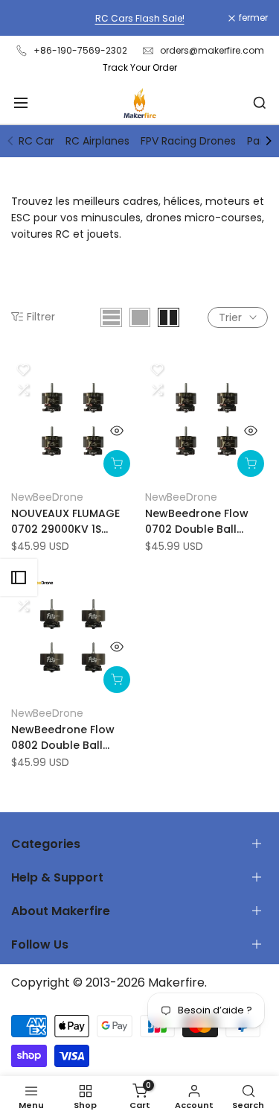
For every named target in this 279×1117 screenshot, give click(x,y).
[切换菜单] (21, 103)
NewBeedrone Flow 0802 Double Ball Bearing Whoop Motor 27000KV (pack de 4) (71, 737)
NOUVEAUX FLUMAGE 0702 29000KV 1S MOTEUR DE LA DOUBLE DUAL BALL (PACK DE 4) (71, 521)
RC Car (36, 140)
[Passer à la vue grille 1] (139, 317)
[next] (268, 140)
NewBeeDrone (47, 497)
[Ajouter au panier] (116, 463)
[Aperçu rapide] (116, 430)
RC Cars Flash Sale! (140, 18)
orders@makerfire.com (212, 50)
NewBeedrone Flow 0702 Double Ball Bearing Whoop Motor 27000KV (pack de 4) (205, 521)
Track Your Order (140, 67)
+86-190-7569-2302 (80, 50)
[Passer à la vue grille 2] (168, 317)
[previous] (10, 140)
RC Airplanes (97, 140)
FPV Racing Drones (188, 140)
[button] (23, 369)
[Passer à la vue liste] (111, 317)
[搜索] (259, 102)
